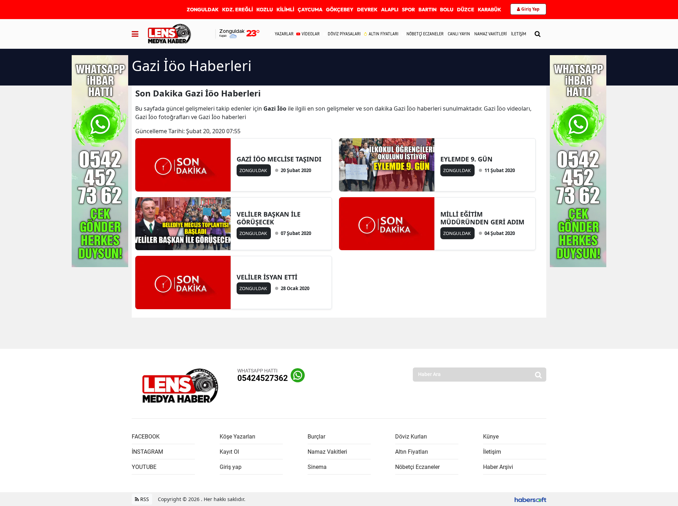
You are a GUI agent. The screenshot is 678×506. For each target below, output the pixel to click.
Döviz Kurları (411, 436)
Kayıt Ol (229, 451)
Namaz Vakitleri (327, 451)
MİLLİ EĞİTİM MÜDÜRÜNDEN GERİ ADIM (482, 218)
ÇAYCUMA (310, 9)
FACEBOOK (146, 436)
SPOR (408, 9)
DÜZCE (465, 9)
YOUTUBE (144, 467)
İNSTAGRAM (147, 451)
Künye (491, 436)
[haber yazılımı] (530, 499)
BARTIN (427, 9)
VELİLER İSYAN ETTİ (267, 277)
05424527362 (262, 378)
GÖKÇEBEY (339, 9)
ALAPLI (389, 9)
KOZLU (264, 9)
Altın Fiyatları (411, 451)
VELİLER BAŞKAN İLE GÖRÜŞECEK (269, 218)
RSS (144, 499)
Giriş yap (231, 467)
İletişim (492, 451)
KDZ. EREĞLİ (237, 9)
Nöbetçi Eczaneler (417, 467)
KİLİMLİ (285, 9)
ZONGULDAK (203, 9)
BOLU (446, 9)
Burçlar (316, 436)
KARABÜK (489, 9)
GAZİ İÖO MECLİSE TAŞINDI (279, 159)
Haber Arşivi (498, 467)
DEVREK (367, 9)
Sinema (317, 467)
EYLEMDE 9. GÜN (466, 159)
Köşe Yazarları (237, 436)
